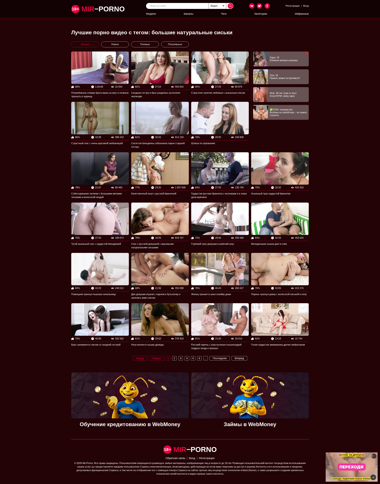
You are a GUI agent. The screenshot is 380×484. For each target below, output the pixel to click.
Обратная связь (175, 458)
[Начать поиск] (230, 6)
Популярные (175, 44)
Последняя (220, 358)
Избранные (302, 13)
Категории (260, 13)
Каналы (188, 13)
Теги (224, 13)
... (206, 358)
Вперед (239, 358)
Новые (115, 44)
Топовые (145, 44)
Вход (306, 6)
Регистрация (293, 6)
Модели (151, 13)
